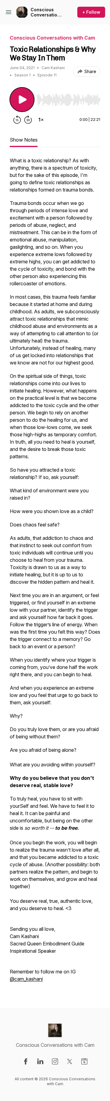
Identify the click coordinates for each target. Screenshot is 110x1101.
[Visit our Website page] (84, 1061)
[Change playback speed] (41, 119)
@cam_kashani (26, 979)
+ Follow (91, 12)
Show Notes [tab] (24, 140)
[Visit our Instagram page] (55, 1061)
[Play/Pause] (22, 99)
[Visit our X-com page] (70, 1061)
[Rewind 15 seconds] (17, 119)
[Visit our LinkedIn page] (40, 1061)
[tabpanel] (55, 573)
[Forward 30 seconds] (28, 119)
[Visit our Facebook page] (26, 1061)
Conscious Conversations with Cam (46, 12)
